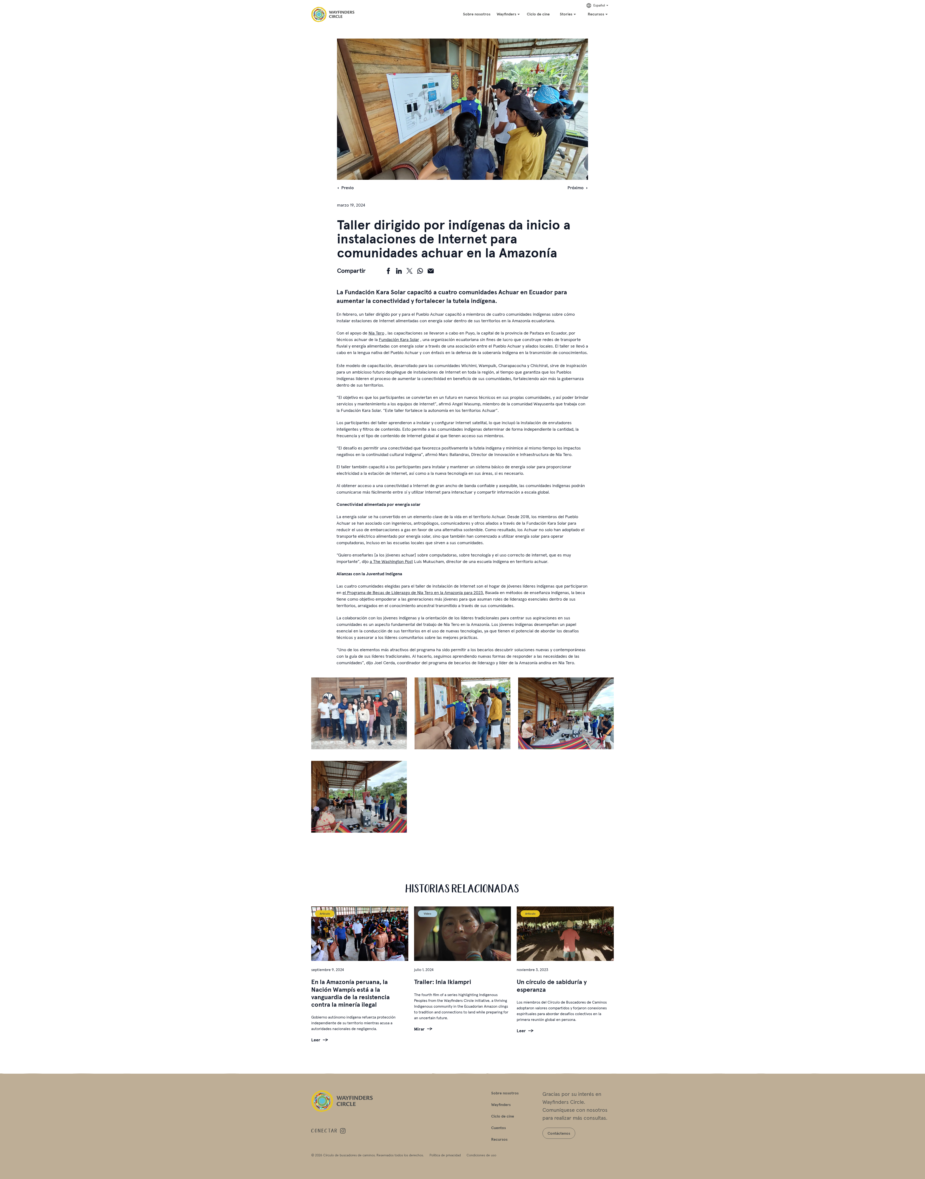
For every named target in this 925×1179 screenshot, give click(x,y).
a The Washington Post (391, 561)
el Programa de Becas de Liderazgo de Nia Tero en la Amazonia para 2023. (413, 592)
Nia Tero (376, 333)
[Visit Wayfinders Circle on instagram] (343, 1131)
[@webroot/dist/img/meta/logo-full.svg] (332, 14)
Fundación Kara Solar (399, 339)
